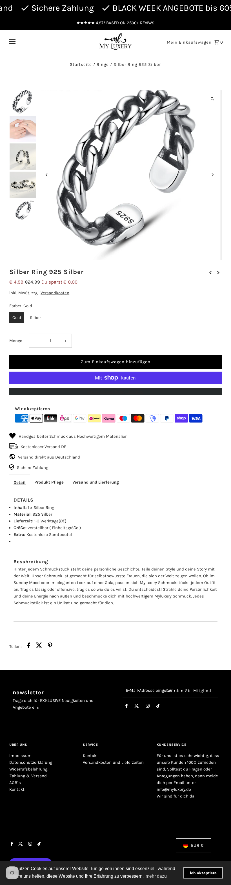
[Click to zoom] (212, 99)
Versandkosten (55, 292)
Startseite (81, 64)
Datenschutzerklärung (30, 762)
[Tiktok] (157, 707)
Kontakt (17, 789)
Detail (20, 482)
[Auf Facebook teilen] (28, 646)
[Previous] (46, 175)
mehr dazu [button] (156, 876)
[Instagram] (148, 707)
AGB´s (15, 782)
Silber (35, 317)
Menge (15, 340)
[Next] (212, 175)
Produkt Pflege (49, 482)
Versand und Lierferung (95, 482)
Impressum (20, 755)
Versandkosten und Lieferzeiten (113, 762)
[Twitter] (136, 707)
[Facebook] (126, 707)
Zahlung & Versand (28, 775)
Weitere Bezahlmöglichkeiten (115, 391)
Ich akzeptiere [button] (203, 873)
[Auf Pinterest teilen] (50, 646)
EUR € (197, 845)
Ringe (103, 64)
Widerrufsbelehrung (28, 769)
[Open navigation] (51, 42)
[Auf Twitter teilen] (39, 646)
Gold (16, 317)
